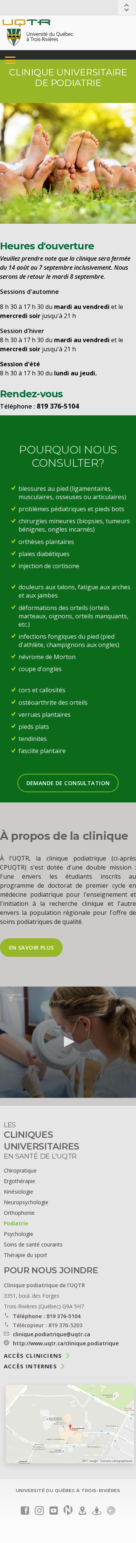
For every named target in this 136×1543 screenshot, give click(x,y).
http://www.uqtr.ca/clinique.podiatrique (66, 1343)
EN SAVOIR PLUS (31, 947)
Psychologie (18, 1233)
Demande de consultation (68, 783)
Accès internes (30, 1365)
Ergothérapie (19, 1181)
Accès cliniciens (33, 1355)
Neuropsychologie (26, 1202)
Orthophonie (19, 1212)
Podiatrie (16, 1223)
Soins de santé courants (33, 1244)
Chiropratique (20, 1170)
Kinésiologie (18, 1191)
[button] (68, 1041)
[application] (68, 1042)
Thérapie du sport (25, 1255)
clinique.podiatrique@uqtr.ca (51, 1334)
